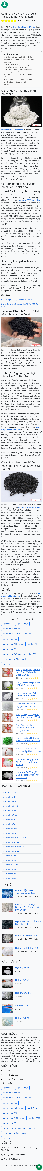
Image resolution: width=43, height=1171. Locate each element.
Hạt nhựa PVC (10, 860)
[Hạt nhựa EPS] (7, 970)
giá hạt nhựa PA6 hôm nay (14, 1118)
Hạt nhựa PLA (10, 856)
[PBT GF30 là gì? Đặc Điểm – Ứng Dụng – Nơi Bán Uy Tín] (7, 907)
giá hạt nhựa (23, 623)
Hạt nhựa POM (11, 878)
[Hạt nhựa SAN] (7, 983)
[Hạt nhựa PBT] (7, 1021)
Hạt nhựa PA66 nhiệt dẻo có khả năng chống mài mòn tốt (19, 70)
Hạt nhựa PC (10, 824)
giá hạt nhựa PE (20, 659)
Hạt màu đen (10, 792)
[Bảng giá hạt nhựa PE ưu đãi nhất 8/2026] (7, 696)
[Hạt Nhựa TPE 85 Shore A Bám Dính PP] (7, 924)
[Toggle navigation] (40, 4)
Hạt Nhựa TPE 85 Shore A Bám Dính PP (28, 922)
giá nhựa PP (8, 664)
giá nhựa (27, 634)
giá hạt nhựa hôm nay (12, 629)
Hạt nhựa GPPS (11, 806)
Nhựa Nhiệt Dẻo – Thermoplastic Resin (25, 891)
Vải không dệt (10, 874)
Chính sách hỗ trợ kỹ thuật (12, 1079)
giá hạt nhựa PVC (10, 639)
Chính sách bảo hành (10, 1075)
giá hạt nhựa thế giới (11, 634)
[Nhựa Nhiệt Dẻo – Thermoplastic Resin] (7, 893)
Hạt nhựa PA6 (10, 810)
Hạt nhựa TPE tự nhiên (14, 847)
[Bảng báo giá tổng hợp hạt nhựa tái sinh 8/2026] (7, 717)
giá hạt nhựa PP (9, 649)
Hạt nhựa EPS (10, 801)
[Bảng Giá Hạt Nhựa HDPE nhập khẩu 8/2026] (7, 751)
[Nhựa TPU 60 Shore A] (7, 938)
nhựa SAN (7, 659)
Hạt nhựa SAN (11, 869)
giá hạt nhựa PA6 (10, 1113)
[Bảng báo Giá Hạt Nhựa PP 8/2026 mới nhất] (7, 685)
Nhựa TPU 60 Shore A (26, 935)
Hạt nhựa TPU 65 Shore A (15, 837)
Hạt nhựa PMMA (12, 828)
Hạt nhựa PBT (8, 623)
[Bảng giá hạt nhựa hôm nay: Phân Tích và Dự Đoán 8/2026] (7, 672)
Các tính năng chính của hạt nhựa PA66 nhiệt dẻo (19, 61)
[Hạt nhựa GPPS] (7, 996)
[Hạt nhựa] (4, 5)
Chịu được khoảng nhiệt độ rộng (18, 65)
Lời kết (6, 85)
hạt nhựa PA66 (34, 1118)
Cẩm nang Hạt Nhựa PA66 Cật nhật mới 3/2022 (20, 299)
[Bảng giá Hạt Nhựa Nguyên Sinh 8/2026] (7, 706)
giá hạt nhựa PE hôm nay (13, 644)
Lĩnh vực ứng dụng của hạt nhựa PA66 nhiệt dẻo (18, 75)
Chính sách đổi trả (8, 1070)
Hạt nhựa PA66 (11, 815)
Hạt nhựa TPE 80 (12, 851)
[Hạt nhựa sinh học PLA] (7, 951)
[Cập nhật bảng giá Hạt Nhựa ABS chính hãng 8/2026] (7, 762)
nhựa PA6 (32, 654)
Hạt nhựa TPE (10, 833)
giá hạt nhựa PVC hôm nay (14, 654)
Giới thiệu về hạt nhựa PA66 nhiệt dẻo (18, 57)
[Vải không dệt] (7, 1008)
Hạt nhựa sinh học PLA (26, 948)
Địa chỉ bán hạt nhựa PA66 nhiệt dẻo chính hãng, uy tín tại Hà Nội (18, 80)
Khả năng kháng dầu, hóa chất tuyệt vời (20, 67)
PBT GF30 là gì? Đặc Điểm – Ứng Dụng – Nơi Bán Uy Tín (27, 907)
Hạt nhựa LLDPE (11, 865)
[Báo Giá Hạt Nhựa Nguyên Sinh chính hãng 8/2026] (7, 728)
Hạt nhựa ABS (10, 797)
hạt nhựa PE (32, 644)
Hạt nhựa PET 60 (12, 842)
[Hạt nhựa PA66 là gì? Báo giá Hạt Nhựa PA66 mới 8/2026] (7, 775)
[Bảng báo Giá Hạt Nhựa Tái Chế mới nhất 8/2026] (7, 741)
